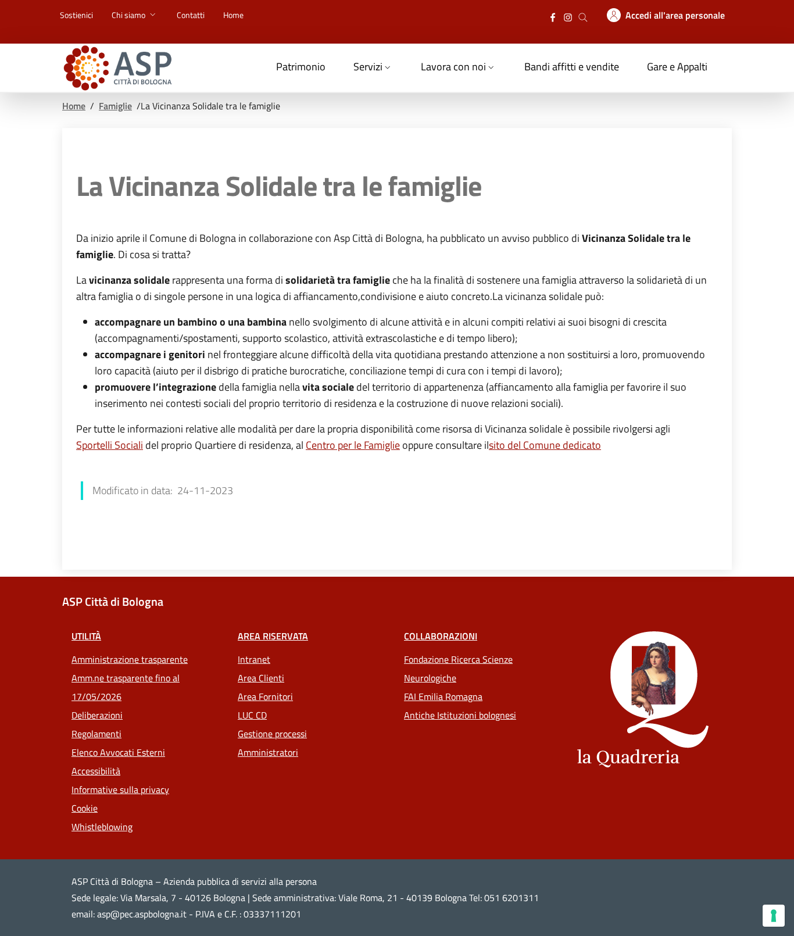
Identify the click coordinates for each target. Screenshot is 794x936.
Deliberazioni (97, 715)
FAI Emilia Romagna (443, 696)
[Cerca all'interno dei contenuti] (583, 16)
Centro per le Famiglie (353, 445)
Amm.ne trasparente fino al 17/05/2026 (125, 687)
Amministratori (268, 752)
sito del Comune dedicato (545, 445)
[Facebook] (553, 16)
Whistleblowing (102, 827)
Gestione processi (272, 734)
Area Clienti (261, 678)
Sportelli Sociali (109, 445)
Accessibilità (95, 771)
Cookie (84, 808)
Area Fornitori (265, 696)
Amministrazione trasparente (129, 659)
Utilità (86, 636)
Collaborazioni (440, 636)
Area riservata (273, 636)
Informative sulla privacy (120, 789)
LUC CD (252, 715)
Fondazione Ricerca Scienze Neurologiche (458, 668)
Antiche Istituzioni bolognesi (460, 715)
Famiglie (115, 106)
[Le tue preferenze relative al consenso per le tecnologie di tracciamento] (774, 916)
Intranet (254, 659)
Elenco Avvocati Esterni (118, 752)
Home (73, 106)
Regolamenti (96, 734)
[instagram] (568, 16)
